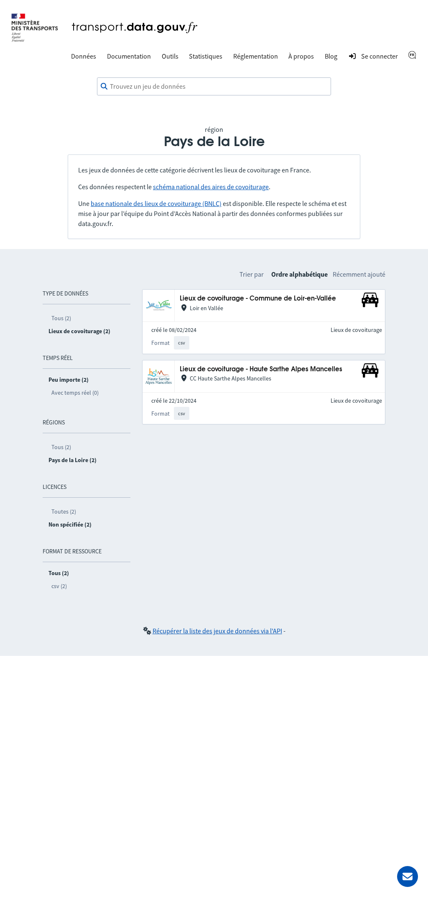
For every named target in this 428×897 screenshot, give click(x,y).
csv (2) (59, 586)
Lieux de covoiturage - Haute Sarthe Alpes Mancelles (261, 369)
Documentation (129, 56)
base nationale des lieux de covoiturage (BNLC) (156, 203)
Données (83, 56)
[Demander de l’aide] (407, 876)
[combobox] (214, 86)
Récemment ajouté (359, 274)
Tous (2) (61, 318)
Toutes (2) (63, 511)
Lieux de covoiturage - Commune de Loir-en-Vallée (258, 299)
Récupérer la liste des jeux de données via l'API (217, 631)
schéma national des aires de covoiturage (211, 186)
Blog (331, 56)
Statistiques (205, 56)
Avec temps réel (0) (75, 392)
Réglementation (255, 56)
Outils (170, 56)
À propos (301, 56)
